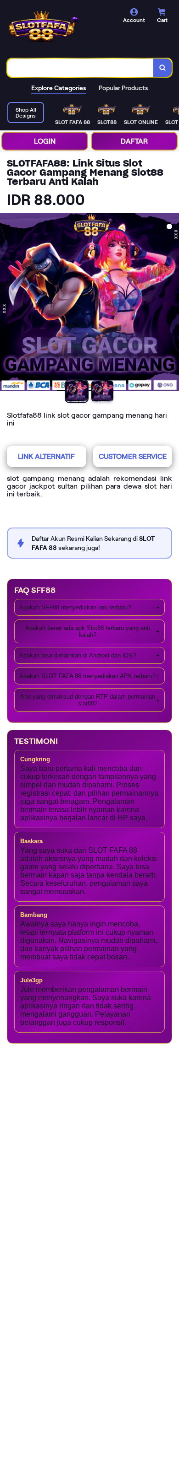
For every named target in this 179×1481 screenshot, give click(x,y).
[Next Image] (171, 303)
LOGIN (45, 141)
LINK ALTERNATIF (46, 456)
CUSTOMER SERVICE (133, 456)
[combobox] (80, 68)
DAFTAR (134, 141)
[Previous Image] (7, 303)
